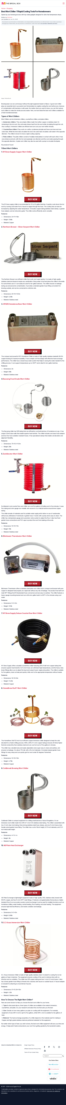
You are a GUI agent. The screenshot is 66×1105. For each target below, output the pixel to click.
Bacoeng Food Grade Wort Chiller (16, 379)
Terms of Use (27, 1052)
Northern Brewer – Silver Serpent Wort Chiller (21, 227)
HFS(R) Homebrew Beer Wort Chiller (17, 304)
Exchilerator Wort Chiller (13, 454)
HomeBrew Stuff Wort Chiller (15, 688)
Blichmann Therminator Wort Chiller (17, 536)
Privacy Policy (37, 1048)
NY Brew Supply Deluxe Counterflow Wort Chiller (22, 613)
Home (3, 8)
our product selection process (49, 23)
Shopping (9, 8)
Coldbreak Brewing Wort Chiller (15, 768)
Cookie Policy (35, 1052)
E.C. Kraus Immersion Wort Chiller (16, 923)
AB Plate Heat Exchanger (14, 845)
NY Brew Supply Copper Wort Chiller (17, 152)
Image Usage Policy (29, 1045)
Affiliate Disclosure (29, 1048)
